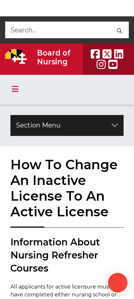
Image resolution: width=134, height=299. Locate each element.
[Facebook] (95, 54)
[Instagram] (101, 64)
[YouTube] (112, 64)
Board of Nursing (54, 57)
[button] (119, 30)
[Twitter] (107, 54)
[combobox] (57, 30)
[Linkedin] (118, 54)
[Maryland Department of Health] (16, 56)
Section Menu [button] (38, 125)
